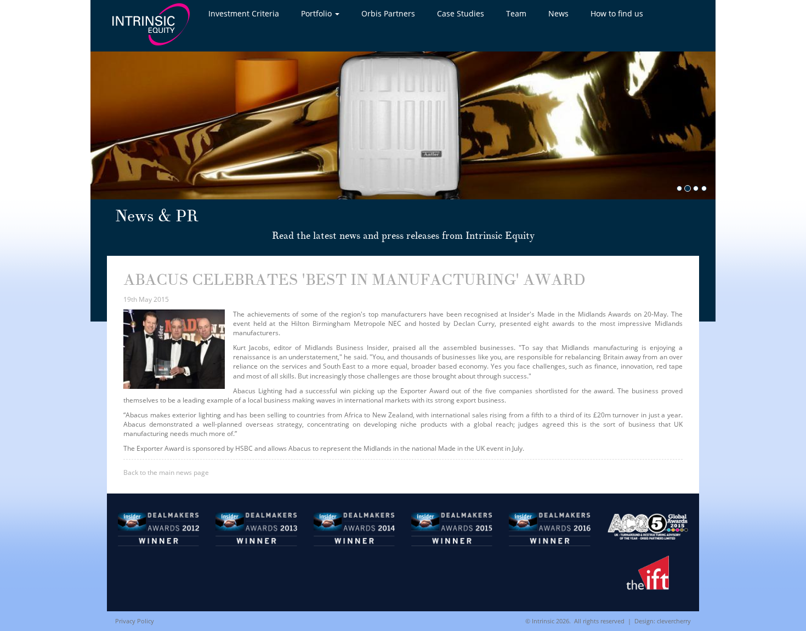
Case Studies (460, 13)
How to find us (617, 13)
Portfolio (317, 13)
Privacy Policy (134, 621)
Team (516, 13)
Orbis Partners (388, 13)
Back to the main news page (166, 472)
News (558, 13)
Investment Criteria (243, 13)
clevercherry (674, 621)
